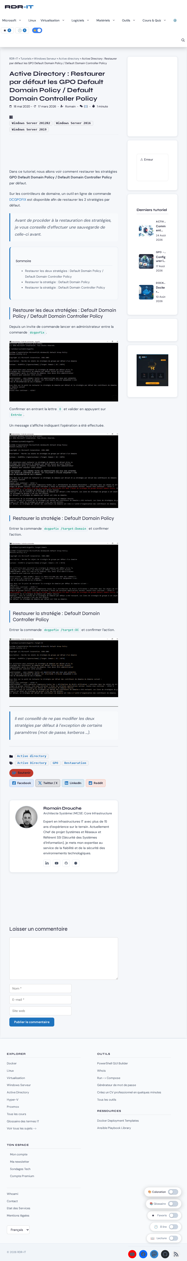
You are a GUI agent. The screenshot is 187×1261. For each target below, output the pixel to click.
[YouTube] (56, 863)
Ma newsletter (19, 1162)
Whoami (12, 1194)
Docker (12, 1063)
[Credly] (75, 863)
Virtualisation (50, 20)
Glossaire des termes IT (23, 1121)
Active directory (69, 58)
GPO (55, 763)
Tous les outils (106, 1100)
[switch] (164, 1215)
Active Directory (32, 763)
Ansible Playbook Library (114, 1128)
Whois (101, 1071)
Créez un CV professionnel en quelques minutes (129, 1092)
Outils (126, 20)
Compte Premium (22, 1176)
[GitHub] (66, 863)
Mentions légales (18, 1215)
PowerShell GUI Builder (112, 1063)
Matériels (103, 20)
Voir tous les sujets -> (21, 1128)
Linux (32, 20)
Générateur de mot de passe (116, 1085)
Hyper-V (12, 1100)
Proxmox (13, 1107)
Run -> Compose (108, 1078)
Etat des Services (18, 1208)
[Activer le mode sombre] (37, 30)
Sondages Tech (20, 1169)
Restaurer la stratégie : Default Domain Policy (57, 282)
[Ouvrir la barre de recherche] (183, 40)
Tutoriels (26, 58)
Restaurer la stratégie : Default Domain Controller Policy (65, 287)
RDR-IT (19, 7)
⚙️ (175, 20)
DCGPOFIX (17, 199)
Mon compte (18, 1154)
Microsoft (9, 20)
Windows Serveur (45, 58)
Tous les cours (16, 1114)
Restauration (75, 763)
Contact (12, 1201)
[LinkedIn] (47, 863)
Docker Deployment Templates (118, 1121)
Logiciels (78, 20)
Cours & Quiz (152, 20)
